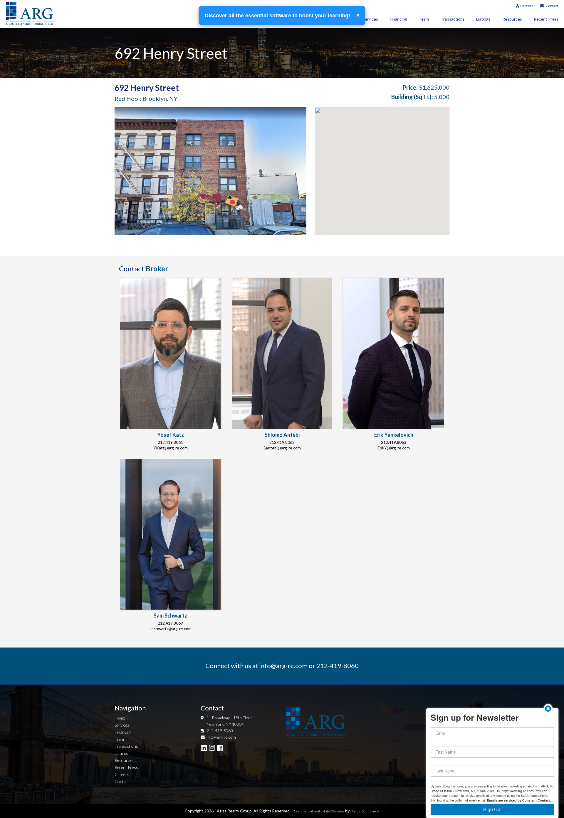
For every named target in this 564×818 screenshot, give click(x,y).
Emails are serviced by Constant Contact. (519, 800)
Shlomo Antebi (282, 434)
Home (120, 717)
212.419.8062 (282, 442)
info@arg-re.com (283, 666)
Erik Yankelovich (393, 434)
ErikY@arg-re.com (393, 447)
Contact (552, 6)
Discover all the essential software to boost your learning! (278, 16)
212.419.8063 (393, 442)
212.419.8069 (170, 622)
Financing (398, 18)
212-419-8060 (337, 666)
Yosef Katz (170, 434)
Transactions (453, 18)
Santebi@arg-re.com (282, 447)
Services (370, 18)
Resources (512, 18)
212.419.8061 (170, 442)
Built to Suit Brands (364, 811)
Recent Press (126, 767)
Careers (526, 6)
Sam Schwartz (170, 615)
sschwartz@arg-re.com (171, 628)
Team (424, 18)
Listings (483, 18)
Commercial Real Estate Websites (319, 811)
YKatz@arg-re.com (170, 447)
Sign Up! (492, 809)
